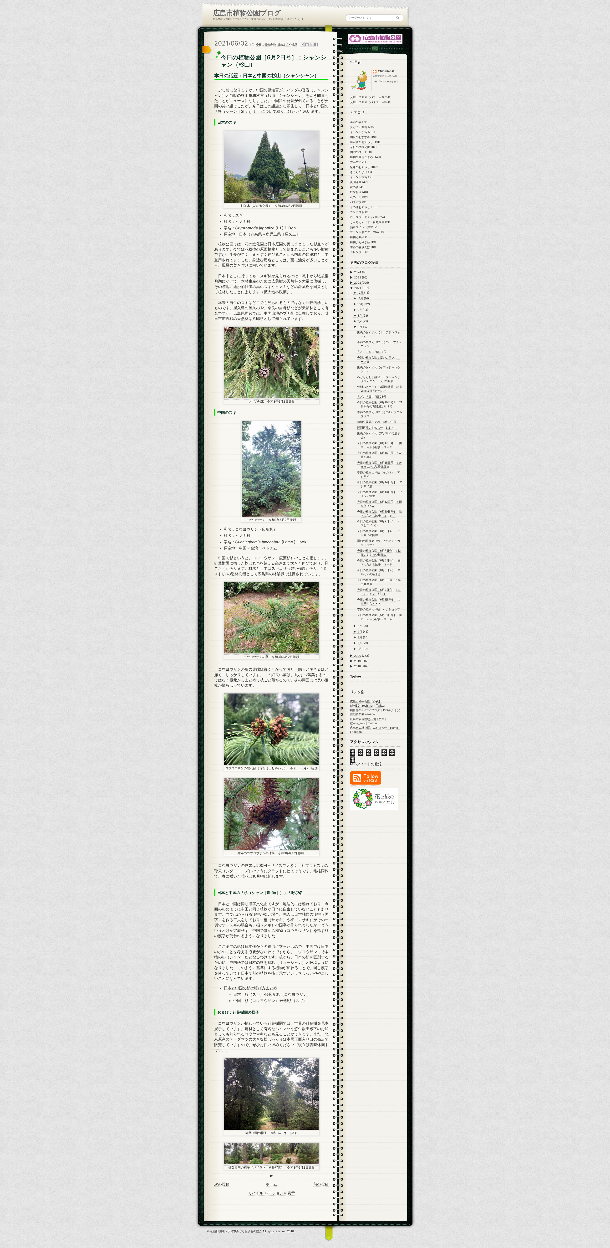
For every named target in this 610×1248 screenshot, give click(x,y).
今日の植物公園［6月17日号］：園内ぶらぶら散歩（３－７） (379, 445)
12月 (360, 292)
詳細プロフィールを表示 (386, 81)
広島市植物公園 (385, 71)
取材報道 (355, 192)
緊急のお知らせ (360, 167)
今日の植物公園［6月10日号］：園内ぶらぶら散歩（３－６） (379, 513)
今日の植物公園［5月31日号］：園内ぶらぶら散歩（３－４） (379, 617)
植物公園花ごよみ (361, 157)
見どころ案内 (358, 127)
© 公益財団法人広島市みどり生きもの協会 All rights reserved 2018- (251, 1231)
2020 (358, 655)
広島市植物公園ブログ (246, 13)
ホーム (271, 1184)
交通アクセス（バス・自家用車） (371, 97)
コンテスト (357, 212)
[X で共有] (311, 44)
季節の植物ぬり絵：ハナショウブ (378, 609)
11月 (360, 298)
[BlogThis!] (307, 44)
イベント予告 (358, 132)
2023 (358, 277)
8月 (360, 315)
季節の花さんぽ (360, 247)
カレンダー (357, 252)
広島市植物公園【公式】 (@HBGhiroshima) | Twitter (367, 703)
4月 (360, 631)
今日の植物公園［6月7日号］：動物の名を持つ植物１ (379, 552)
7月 (360, 321)
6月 (360, 327)
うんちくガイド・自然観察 (367, 222)
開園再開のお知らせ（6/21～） (377, 427)
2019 (357, 661)
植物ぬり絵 (357, 237)
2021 (358, 288)
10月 (360, 304)
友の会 (354, 187)
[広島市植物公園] (375, 39)
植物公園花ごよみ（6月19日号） (378, 422)
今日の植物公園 (266, 44)
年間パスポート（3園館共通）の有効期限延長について (379, 389)
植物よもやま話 (287, 44)
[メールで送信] (302, 44)
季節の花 (355, 122)
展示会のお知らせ (361, 142)
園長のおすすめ (360, 137)
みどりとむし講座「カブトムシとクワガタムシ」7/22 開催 (378, 379)
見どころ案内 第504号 (371, 352)
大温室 (354, 162)
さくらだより (358, 172)
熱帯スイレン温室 (361, 227)
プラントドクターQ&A (364, 232)
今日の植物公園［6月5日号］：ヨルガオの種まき (379, 572)
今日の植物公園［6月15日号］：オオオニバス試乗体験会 (379, 464)
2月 (360, 643)
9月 (360, 310)
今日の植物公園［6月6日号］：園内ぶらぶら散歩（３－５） (379, 562)
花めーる (355, 197)
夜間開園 (355, 182)
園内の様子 (357, 152)
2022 (358, 282)
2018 (357, 666)
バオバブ (355, 202)
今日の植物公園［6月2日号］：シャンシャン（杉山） (379, 592)
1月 (359, 649)
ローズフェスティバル (364, 217)
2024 (358, 272)
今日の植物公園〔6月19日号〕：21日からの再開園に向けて (379, 404)
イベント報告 (358, 177)
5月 (360, 626)
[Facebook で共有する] (316, 44)
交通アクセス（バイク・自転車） (371, 102)
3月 (360, 637)
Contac (375, 48)
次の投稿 (221, 1184)
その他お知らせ (360, 207)
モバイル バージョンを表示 (271, 1193)
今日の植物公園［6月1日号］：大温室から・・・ (378, 601)
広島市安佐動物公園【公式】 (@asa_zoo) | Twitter (368, 721)
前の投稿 (321, 1184)
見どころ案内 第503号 (371, 396)
